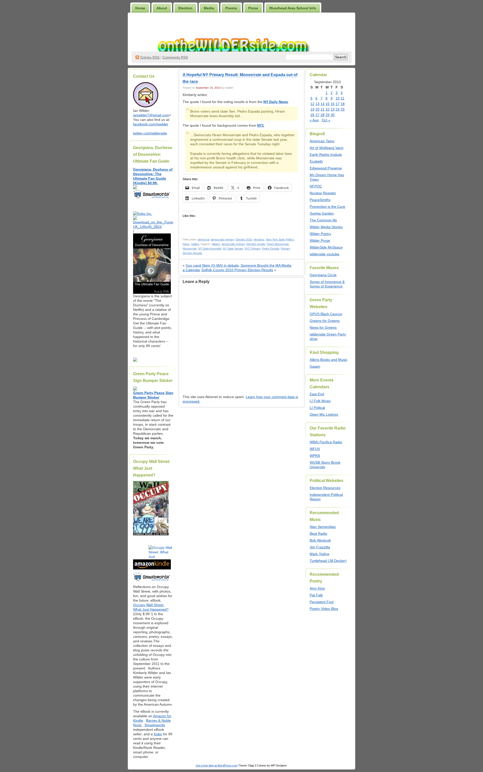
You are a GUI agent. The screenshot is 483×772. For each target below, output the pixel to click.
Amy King (317, 588)
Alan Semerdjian (323, 527)
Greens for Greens (325, 321)
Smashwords (154, 725)
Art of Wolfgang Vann (326, 148)
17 (338, 104)
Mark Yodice (319, 554)
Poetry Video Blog (324, 609)
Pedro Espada (270, 248)
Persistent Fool (322, 602)
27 (317, 115)
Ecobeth (316, 161)
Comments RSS (175, 57)
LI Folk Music (320, 401)
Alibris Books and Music (328, 360)
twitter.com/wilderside (150, 133)
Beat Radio (318, 534)
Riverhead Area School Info (292, 8)
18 (343, 104)
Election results (256, 244)
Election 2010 (244, 239)
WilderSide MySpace (326, 247)
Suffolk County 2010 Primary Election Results (237, 270)
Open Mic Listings (324, 414)
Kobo (158, 734)
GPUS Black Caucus (326, 314)
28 (322, 115)
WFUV (315, 449)
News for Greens (323, 327)
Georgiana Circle (323, 275)
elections (259, 239)
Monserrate (190, 248)
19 (312, 109)
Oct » (326, 120)
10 (338, 98)
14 (322, 104)
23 (333, 109)
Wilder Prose (320, 240)
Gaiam (315, 366)
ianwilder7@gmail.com (151, 115)
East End (317, 394)
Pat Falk (316, 595)
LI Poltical (317, 408)
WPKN (315, 456)
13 (317, 104)
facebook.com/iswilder (150, 124)
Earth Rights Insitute (326, 155)
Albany (216, 244)
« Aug (314, 120)
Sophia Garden (322, 213)
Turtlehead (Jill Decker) (328, 561)
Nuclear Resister (323, 193)
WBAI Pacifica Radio (326, 442)
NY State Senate (233, 248)
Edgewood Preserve (326, 168)
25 (343, 109)
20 (317, 109)
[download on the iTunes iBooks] (153, 227)
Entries (149, 57)
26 (312, 115)
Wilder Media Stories (326, 227)
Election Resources (325, 488)
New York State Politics (280, 239)
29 (328, 115)
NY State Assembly (209, 248)
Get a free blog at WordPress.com (216, 765)
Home (140, 8)
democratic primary (222, 239)
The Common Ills (323, 220)
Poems (231, 8)
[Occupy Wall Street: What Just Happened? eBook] (152, 581)
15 (328, 104)
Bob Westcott (320, 540)
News (186, 244)
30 (333, 115)
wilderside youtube (324, 254)
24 (338, 109)
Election (185, 8)
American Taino (322, 141)
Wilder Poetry (320, 234)
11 (342, 98)
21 (322, 109)
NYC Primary (252, 248)
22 (328, 109)
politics (195, 244)
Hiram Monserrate (278, 244)
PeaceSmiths (320, 200)
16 (333, 104)
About (161, 8)
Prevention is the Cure (327, 207)
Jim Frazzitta (320, 547)
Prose (253, 8)
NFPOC (316, 186)
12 (312, 104)
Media (209, 8)
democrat (203, 239)
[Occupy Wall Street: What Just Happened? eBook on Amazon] (152, 568)
